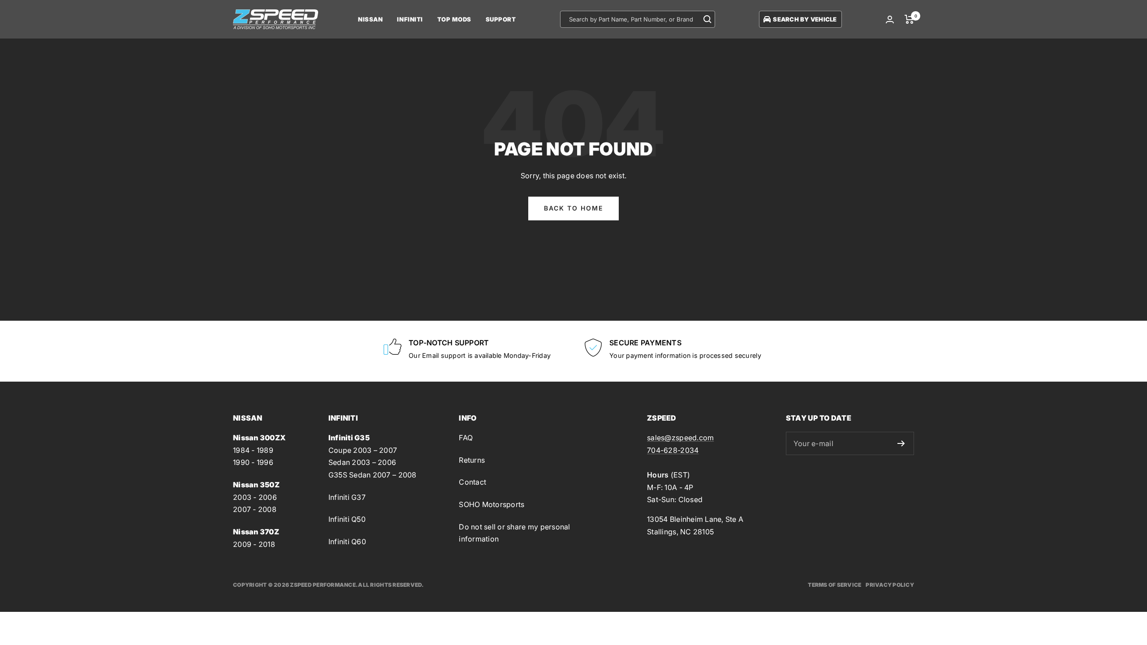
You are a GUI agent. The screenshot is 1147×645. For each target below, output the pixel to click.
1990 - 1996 (253, 462)
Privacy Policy (890, 584)
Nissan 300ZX (259, 437)
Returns (472, 460)
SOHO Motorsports (491, 504)
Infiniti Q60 (347, 541)
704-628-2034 (673, 450)
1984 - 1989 (253, 450)
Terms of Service (834, 584)
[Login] (890, 19)
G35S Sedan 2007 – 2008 (372, 474)
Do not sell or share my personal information (514, 533)
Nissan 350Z (256, 484)
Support (501, 19)
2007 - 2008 (254, 509)
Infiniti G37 (347, 497)
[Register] (901, 443)
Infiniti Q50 (347, 519)
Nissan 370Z (256, 531)
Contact (472, 481)
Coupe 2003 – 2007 (362, 450)
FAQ (466, 437)
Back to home (573, 208)
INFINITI (410, 19)
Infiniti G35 (349, 437)
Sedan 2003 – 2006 (362, 462)
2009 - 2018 (254, 544)
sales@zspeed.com (680, 437)
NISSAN (370, 19)
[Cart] (909, 19)
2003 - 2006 (255, 497)
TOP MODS (454, 19)
